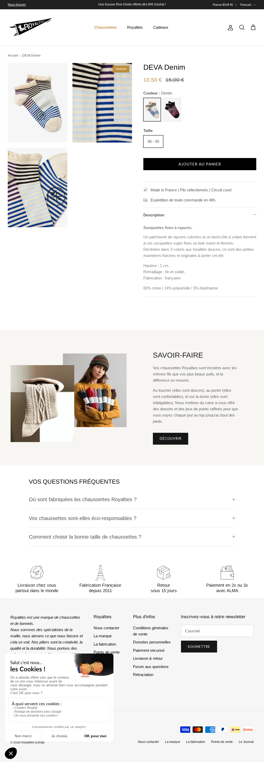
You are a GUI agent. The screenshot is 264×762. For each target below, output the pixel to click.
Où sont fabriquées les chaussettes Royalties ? (83, 499)
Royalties (135, 27)
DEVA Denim (31, 55)
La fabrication (105, 644)
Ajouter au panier (199, 164)
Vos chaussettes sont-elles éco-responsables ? (82, 518)
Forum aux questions (151, 666)
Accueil (13, 55)
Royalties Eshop (32, 742)
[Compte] (229, 28)
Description (153, 215)
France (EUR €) (223, 4)
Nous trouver (17, 4)
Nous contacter (106, 628)
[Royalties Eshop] (31, 27)
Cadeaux (160, 27)
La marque (103, 636)
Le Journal (246, 742)
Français (245, 4)
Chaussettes (105, 27)
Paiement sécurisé (148, 650)
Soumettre (199, 647)
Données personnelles (152, 642)
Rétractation (143, 674)
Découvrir (171, 438)
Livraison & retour (148, 658)
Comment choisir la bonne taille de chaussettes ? (85, 537)
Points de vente (107, 652)
